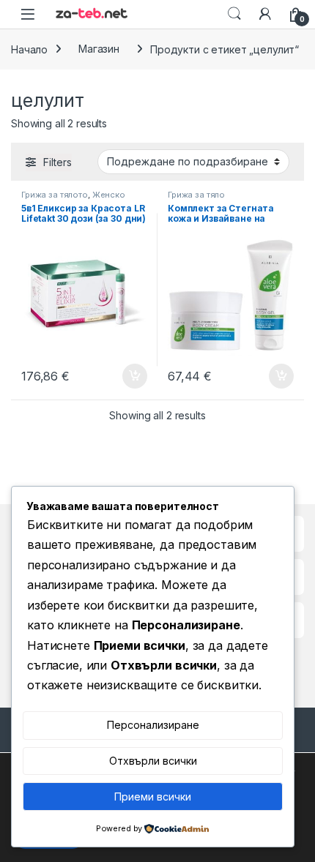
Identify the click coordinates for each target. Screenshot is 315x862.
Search (234, 14)
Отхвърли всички (153, 760)
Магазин (98, 48)
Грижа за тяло (196, 195)
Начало (29, 48)
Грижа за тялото (54, 195)
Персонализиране (153, 725)
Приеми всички (152, 796)
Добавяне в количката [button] (121, 376)
